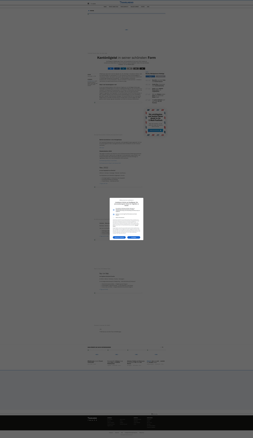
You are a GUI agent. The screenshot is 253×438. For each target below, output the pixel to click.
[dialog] (126, 219)
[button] (126, 218)
